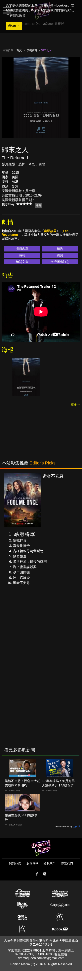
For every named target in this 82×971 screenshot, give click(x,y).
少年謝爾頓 (21, 572)
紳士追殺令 (21, 578)
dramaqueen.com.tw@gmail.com (41, 958)
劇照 (60, 255)
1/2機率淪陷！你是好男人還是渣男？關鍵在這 (58, 783)
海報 (22, 255)
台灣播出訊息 (59, 262)
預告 (60, 248)
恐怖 (22, 164)
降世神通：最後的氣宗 (30, 562)
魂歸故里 (50, 231)
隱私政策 (50, 863)
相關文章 (22, 262)
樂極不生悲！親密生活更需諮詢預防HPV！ (22, 783)
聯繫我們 (67, 863)
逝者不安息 (21, 583)
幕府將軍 (24, 534)
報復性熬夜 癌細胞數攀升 (21, 817)
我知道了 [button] (14, 25)
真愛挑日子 (21, 546)
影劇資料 (32, 50)
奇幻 (32, 164)
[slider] (24, 203)
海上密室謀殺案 (25, 567)
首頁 (19, 50)
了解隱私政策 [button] (15, 15)
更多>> (75, 404)
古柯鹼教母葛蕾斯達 (28, 551)
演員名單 (22, 248)
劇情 (42, 164)
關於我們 (15, 863)
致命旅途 (19, 556)
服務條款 (32, 863)
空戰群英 (19, 540)
